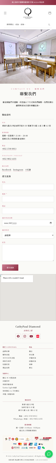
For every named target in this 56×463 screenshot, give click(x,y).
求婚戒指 (32, 358)
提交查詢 (10, 267)
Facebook (6, 169)
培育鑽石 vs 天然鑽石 (11, 391)
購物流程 (6, 354)
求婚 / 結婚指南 (8, 394)
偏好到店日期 (7, 218)
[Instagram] (24, 336)
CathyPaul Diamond (28, 326)
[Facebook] (18, 336)
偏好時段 (5, 230)
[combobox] (28, 25)
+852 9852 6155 (9, 158)
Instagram (18, 169)
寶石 (31, 368)
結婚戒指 (32, 361)
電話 (3, 206)
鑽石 (31, 351)
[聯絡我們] (49, 454)
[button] (5, 13)
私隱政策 (6, 364)
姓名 (3, 182)
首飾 (31, 364)
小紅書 (28, 169)
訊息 (3, 242)
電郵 (4, 194)
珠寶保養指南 (8, 384)
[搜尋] (49, 25)
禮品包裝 (6, 368)
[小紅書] (37, 336)
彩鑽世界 (6, 381)
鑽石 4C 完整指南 (9, 378)
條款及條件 (7, 361)
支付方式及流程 (9, 358)
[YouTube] (31, 336)
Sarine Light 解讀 (10, 387)
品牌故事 (6, 351)
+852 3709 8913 (9, 148)
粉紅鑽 (31, 354)
